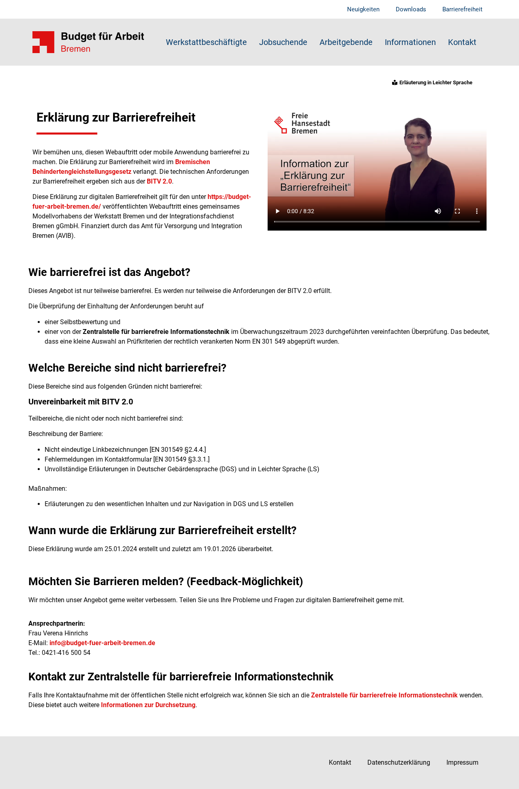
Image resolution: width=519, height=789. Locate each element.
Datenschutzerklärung (398, 762)
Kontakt (462, 42)
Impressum (462, 762)
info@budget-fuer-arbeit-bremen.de (102, 643)
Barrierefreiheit (462, 9)
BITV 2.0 (159, 181)
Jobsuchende (283, 42)
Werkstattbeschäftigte (206, 42)
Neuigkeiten (363, 9)
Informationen (410, 42)
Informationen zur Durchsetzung (148, 705)
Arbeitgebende (346, 42)
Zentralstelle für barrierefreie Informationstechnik (384, 695)
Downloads (411, 9)
